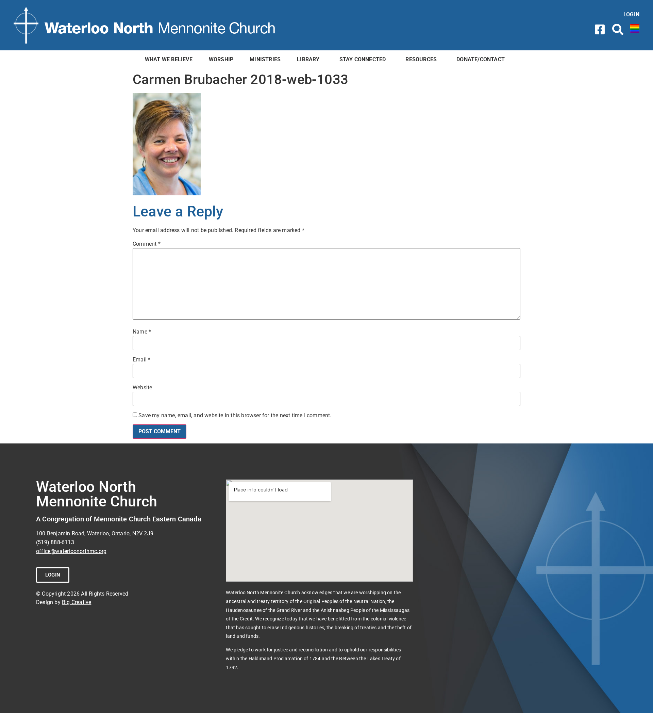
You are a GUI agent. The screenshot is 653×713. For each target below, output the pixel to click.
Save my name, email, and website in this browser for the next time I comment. (234, 415)
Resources (421, 59)
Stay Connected (362, 59)
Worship (221, 59)
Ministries (265, 59)
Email (141, 359)
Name (142, 332)
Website (142, 387)
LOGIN (631, 14)
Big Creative (76, 602)
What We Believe (168, 59)
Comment (147, 244)
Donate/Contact (480, 59)
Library (308, 59)
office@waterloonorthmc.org (71, 551)
